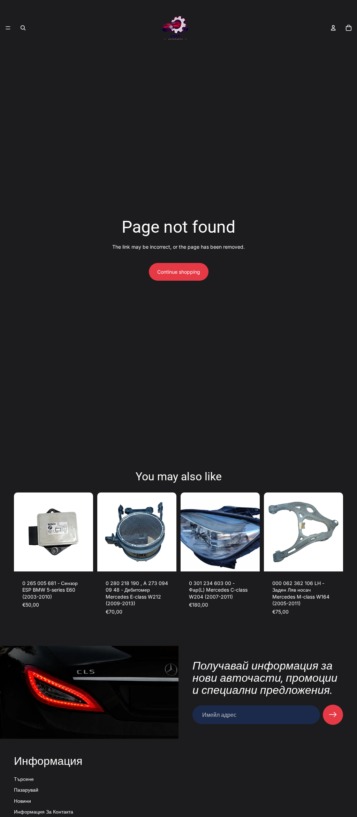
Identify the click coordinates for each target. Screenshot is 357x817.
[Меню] (8, 28)
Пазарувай (26, 790)
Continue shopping (178, 272)
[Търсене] (23, 27)
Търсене (24, 779)
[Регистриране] (333, 715)
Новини (22, 801)
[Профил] (333, 27)
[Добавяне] (82, 560)
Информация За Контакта (43, 812)
